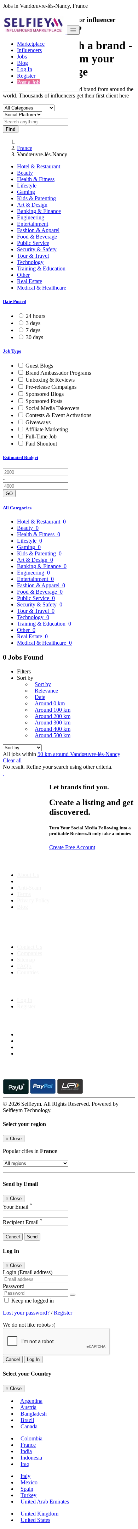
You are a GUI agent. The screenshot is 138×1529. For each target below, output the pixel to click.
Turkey (28, 1495)
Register (26, 76)
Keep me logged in (32, 1301)
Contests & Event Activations (58, 415)
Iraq (25, 1464)
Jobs (22, 57)
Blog (22, 63)
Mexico (29, 1482)
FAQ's (24, 966)
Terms (24, 894)
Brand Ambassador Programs (58, 373)
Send (32, 1236)
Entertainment (32, 224)
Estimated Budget (20, 457)
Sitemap (26, 960)
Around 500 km (52, 735)
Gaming (26, 192)
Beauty (25, 173)
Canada (29, 1426)
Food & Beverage (37, 237)
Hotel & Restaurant (38, 166)
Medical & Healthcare (41, 288)
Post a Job (28, 82)
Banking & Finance (39, 211)
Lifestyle (26, 186)
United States (35, 1520)
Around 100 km (52, 710)
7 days (33, 330)
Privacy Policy (33, 900)
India (26, 1451)
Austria (28, 1407)
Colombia (31, 1438)
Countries (28, 972)
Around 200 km (52, 716)
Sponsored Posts (43, 401)
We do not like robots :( (29, 1325)
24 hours (35, 316)
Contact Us (29, 947)
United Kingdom (39, 1514)
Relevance (46, 691)
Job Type (12, 351)
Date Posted (14, 301)
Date (40, 697)
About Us (28, 875)
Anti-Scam (29, 888)
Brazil (27, 1420)
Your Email (17, 1207)
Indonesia (31, 1458)
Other (23, 275)
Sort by (43, 684)
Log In (24, 69)
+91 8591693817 (57, 935)
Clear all (12, 760)
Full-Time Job (41, 436)
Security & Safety (37, 249)
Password (13, 1286)
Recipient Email (22, 1222)
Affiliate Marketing (46, 429)
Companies (29, 953)
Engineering (30, 217)
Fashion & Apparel (38, 230)
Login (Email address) (27, 1272)
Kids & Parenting (36, 198)
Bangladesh (34, 1414)
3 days (33, 323)
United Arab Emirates (45, 1502)
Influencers (29, 50)
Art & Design (32, 205)
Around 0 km (50, 703)
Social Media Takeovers (52, 408)
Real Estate (29, 281)
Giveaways (38, 422)
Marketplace (31, 44)
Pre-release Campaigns (50, 387)
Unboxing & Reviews (50, 380)
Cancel (13, 1236)
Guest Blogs (39, 366)
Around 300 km (52, 722)
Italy (25, 1476)
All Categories (17, 507)
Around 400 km (52, 729)
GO (9, 493)
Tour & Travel (33, 256)
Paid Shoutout (41, 444)
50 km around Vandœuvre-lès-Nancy (79, 754)
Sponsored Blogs (44, 394)
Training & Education (41, 268)
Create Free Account (72, 847)
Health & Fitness (35, 179)
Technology (30, 262)
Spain (27, 1489)
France (24, 148)
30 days (34, 337)
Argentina (31, 1401)
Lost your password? (27, 1313)
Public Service (33, 243)
